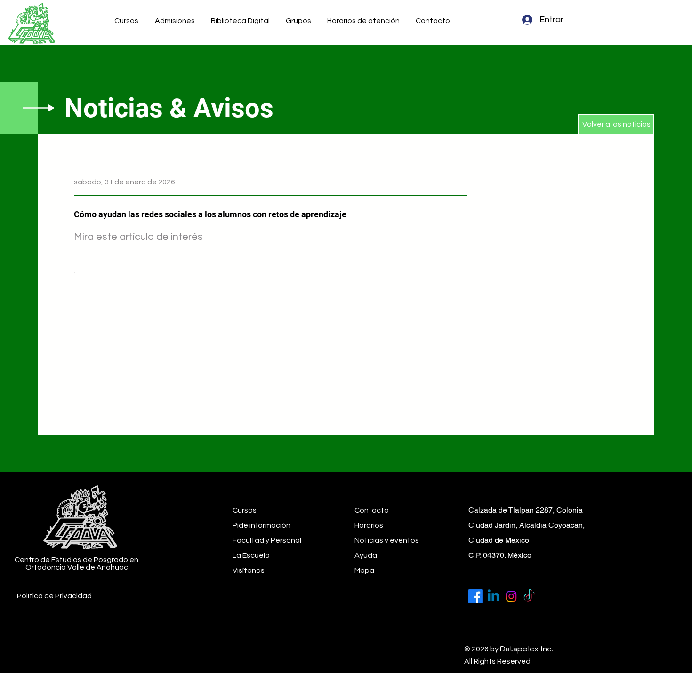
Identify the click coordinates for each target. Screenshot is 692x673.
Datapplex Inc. (527, 648)
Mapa (364, 570)
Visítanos (249, 570)
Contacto (371, 510)
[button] (176, 21)
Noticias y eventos (386, 540)
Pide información (261, 525)
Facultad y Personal (267, 540)
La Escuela (251, 555)
